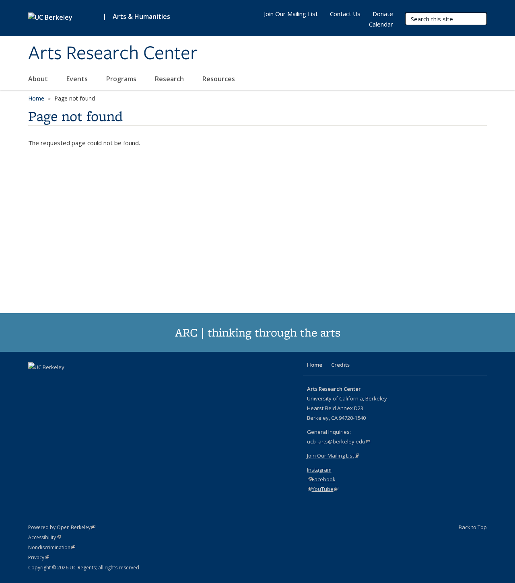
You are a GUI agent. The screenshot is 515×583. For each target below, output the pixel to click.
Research (170, 78)
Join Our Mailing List (291, 14)
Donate (383, 14)
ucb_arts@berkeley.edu (338, 441)
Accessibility (44, 537)
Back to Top (473, 527)
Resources (219, 78)
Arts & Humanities (141, 16)
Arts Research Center (113, 53)
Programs (122, 78)
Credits (340, 364)
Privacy (38, 557)
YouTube (325, 489)
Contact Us (345, 14)
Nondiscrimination (51, 547)
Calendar (381, 24)
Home (36, 98)
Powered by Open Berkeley (61, 527)
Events (77, 78)
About (38, 78)
